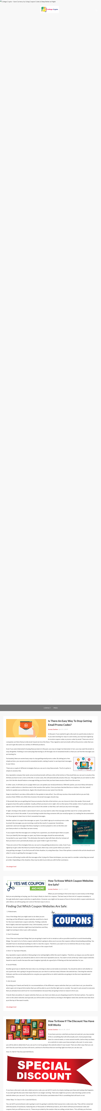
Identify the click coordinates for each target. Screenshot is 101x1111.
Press (55, 708)
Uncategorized (11, 866)
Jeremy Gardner (53, 729)
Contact (47, 708)
